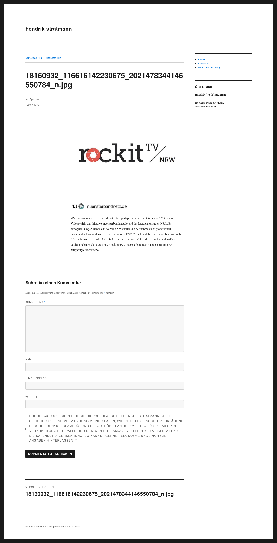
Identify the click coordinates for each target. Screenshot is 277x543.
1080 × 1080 (32, 104)
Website (31, 397)
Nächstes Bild (53, 57)
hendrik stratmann (48, 28)
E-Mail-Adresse (38, 378)
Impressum (203, 63)
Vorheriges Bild (33, 57)
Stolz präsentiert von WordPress (63, 526)
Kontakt (202, 59)
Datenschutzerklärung (209, 67)
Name (30, 359)
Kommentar (35, 302)
